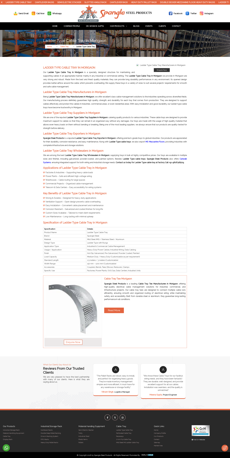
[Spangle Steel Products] (115, 21)
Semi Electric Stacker (58, 2)
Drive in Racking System (49, 436)
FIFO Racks (45, 439)
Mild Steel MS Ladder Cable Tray (127, 442)
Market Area (158, 446)
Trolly (80, 433)
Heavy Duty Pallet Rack (133, 2)
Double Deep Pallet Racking (51, 433)
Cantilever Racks (33, 2)
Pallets (80, 442)
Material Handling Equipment (13, 433)
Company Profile (72, 26)
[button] (162, 68)
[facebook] (107, 417)
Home (55, 26)
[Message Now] (6, 447)
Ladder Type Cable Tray (124, 430)
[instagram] (123, 417)
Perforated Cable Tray (123, 433)
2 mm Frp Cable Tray (123, 439)
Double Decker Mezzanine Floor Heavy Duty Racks (176, 2)
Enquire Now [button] (73, 342)
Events (149, 26)
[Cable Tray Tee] (73, 307)
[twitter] (115, 417)
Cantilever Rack (108, 2)
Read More (114, 310)
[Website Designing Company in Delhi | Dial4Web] (147, 455)
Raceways (120, 436)
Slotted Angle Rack (85, 2)
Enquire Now (162, 70)
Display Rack (7, 439)
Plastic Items (82, 439)
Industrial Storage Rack (11, 430)
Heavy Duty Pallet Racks (49, 442)
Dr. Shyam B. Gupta (95, 26)
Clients (162, 26)
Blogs (136, 26)
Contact (176, 26)
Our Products (117, 26)
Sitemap (157, 442)
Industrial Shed (83, 436)
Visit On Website (199, 440)
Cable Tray (64, 47)
